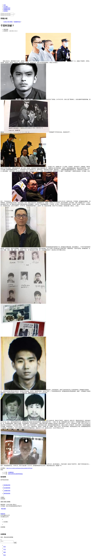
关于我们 (5, 6)
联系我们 (5, 11)
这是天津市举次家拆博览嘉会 (15, 473)
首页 (4, 5)
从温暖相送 (11, 472)
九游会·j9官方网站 (8, 21)
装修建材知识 (6, 8)
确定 (15, 542)
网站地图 (3, 508)
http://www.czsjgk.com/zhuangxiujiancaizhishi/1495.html (19, 468)
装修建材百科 (6, 9)
